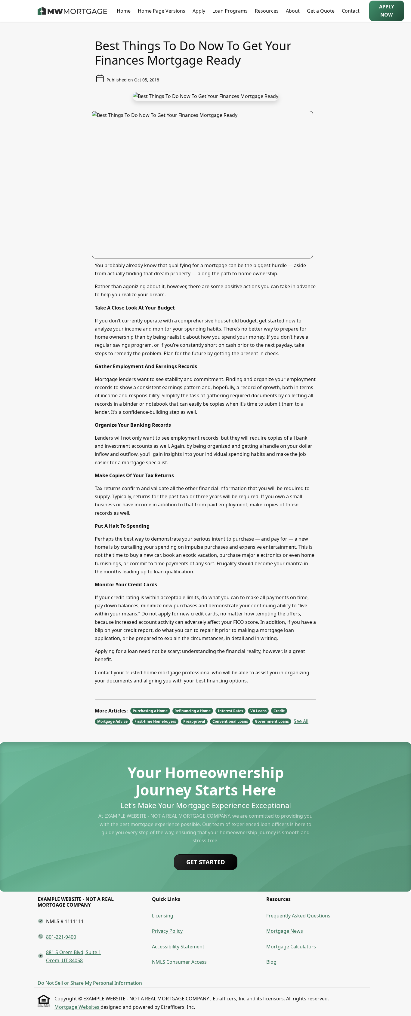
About (293, 11)
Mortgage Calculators (291, 946)
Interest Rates (230, 710)
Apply (199, 11)
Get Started (205, 862)
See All (301, 721)
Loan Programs (230, 11)
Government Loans (272, 721)
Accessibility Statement (178, 946)
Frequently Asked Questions (298, 915)
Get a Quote (321, 11)
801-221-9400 (61, 937)
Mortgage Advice (112, 721)
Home (124, 11)
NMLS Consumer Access (179, 962)
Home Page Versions (161, 11)
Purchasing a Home (150, 710)
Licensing (162, 915)
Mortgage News (284, 931)
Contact (351, 11)
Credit (279, 710)
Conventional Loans (230, 721)
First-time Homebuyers (155, 721)
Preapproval (194, 721)
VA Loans (258, 710)
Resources (267, 11)
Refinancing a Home (193, 710)
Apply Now (386, 10)
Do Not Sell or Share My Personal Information (90, 983)
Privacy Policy (167, 931)
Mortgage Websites (77, 1007)
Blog (271, 962)
